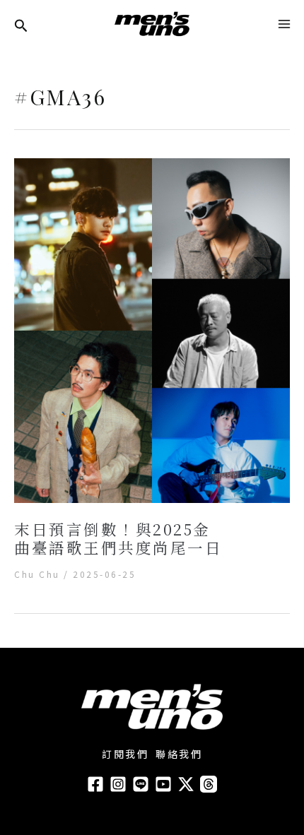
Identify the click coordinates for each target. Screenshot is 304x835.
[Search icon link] (21, 26)
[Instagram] (118, 784)
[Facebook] (95, 784)
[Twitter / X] (185, 784)
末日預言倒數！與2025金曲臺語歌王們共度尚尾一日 (118, 538)
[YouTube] (163, 784)
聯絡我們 (179, 754)
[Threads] (208, 784)
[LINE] (140, 784)
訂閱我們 (125, 754)
